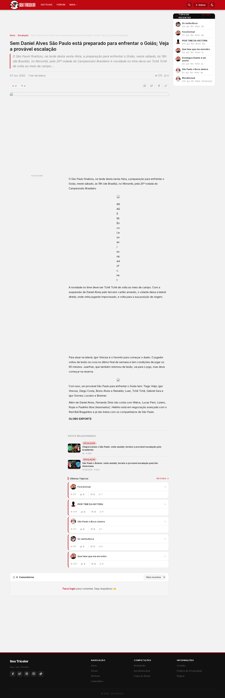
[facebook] (12, 674)
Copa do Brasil (142, 675)
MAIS (72, 4)
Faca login (69, 588)
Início (94, 665)
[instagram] (27, 674)
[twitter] (19, 674)
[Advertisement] (89, 23)
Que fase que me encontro (92, 556)
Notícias (95, 675)
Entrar (202, 5)
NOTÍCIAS (46, 4)
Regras (181, 675)
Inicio (12, 35)
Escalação (23, 35)
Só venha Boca (86, 538)
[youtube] (34, 674)
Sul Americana (142, 670)
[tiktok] (41, 674)
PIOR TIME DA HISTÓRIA (90, 504)
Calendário (97, 681)
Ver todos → (162, 478)
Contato (181, 665)
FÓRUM (61, 4)
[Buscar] (189, 5)
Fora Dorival (84, 486)
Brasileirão (140, 665)
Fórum (94, 670)
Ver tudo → (205, 16)
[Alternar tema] (212, 5)
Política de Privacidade (189, 670)
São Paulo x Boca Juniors (91, 521)
